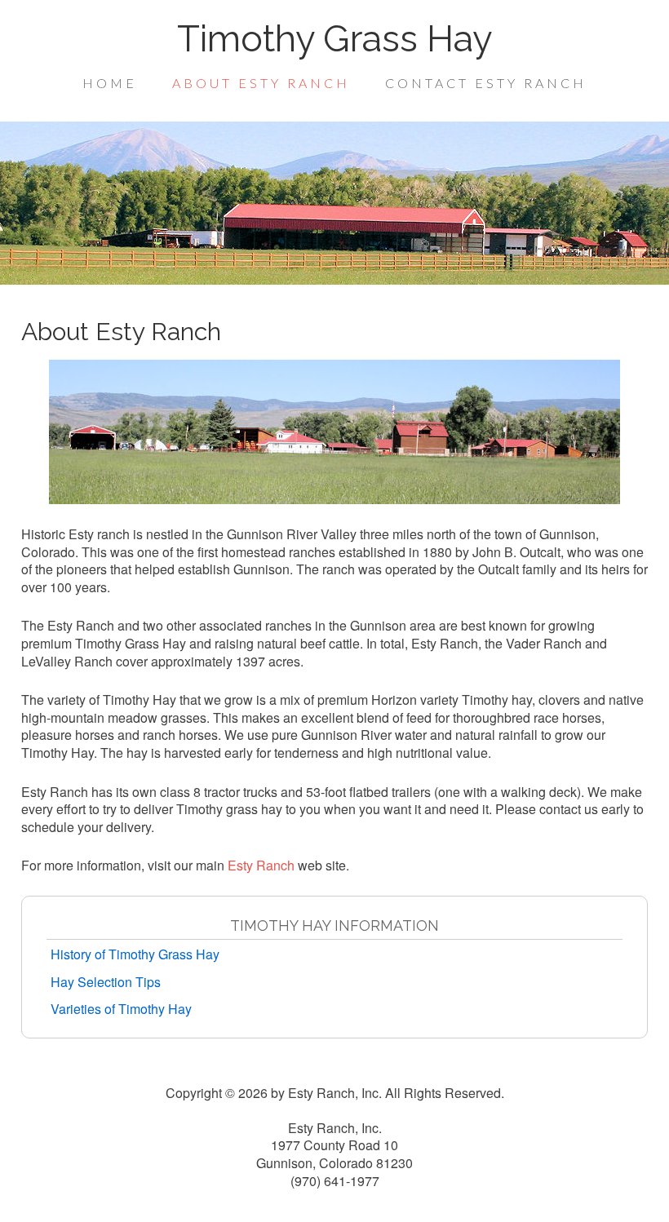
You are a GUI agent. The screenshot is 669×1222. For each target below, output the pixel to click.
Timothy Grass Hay (334, 38)
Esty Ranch (261, 865)
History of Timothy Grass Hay (135, 954)
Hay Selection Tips (106, 981)
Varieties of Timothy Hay (121, 1008)
